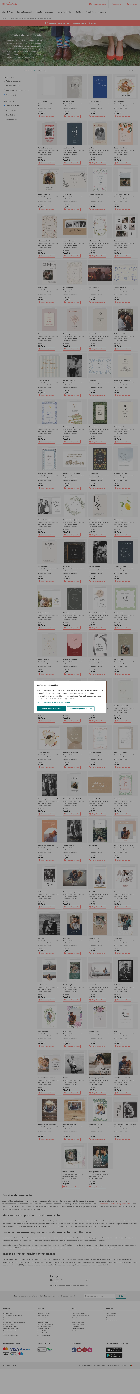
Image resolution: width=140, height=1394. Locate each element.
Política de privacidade (61, 702)
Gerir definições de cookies (81, 709)
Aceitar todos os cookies (51, 708)
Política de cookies (44, 702)
